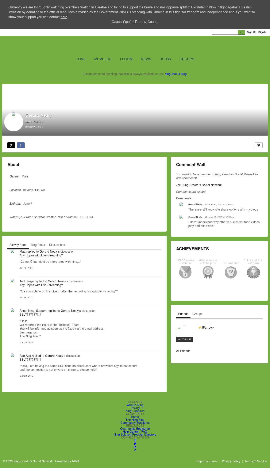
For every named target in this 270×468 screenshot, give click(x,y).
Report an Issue (207, 461)
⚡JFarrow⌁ (206, 327)
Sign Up (251, 32)
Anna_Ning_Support (33, 310)
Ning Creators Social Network (84, 46)
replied (30, 251)
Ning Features (135, 411)
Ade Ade (25, 355)
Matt (23, 251)
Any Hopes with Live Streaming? (41, 255)
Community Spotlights (135, 422)
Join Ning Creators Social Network (199, 185)
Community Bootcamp (135, 428)
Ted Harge (27, 281)
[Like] (259, 145)
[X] (11, 145)
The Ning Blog (135, 419)
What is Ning (135, 405)
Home (135, 417)
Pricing (135, 408)
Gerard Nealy (49, 251)
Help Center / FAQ (135, 431)
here (64, 16)
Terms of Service (255, 461)
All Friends (183, 351)
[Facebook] (21, 145)
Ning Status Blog (176, 74)
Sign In (262, 32)
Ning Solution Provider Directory (135, 434)
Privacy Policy (231, 461)
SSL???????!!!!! (30, 314)
